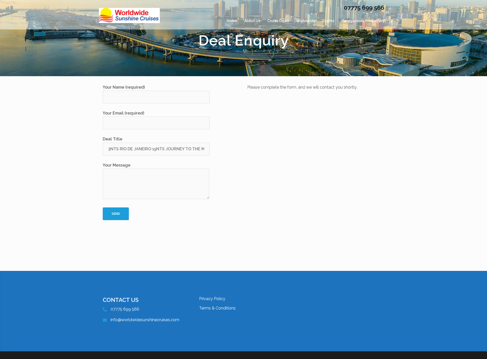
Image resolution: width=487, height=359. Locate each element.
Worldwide (305, 21)
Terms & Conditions (217, 308)
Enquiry (378, 21)
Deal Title (112, 139)
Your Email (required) (123, 113)
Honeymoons (352, 21)
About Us (252, 21)
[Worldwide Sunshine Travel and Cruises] (129, 21)
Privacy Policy (212, 298)
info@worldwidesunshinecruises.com (145, 319)
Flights (328, 21)
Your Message (116, 165)
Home (232, 21)
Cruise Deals (278, 21)
